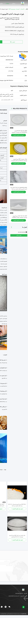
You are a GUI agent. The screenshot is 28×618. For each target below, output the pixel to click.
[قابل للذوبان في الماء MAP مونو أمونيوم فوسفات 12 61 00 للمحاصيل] (17, 524)
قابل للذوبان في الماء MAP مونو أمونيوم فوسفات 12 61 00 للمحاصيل (17, 536)
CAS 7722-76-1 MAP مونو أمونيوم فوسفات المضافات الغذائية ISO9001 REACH (19, 217)
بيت (25, 9)
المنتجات (22, 9)
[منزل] (22, 3)
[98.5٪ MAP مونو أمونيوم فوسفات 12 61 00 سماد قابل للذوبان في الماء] (17, 492)
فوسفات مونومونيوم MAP (14, 9)
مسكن (13, 3)
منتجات (7, 3)
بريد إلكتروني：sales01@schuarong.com (17, 595)
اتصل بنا (13, 42)
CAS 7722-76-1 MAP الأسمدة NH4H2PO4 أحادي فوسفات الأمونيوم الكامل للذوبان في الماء (19, 132)
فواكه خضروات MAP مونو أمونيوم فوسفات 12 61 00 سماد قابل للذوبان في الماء (19, 161)
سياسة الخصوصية (23, 613)
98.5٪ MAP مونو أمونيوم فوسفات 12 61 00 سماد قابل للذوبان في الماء (17, 505)
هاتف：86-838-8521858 (20, 593)
